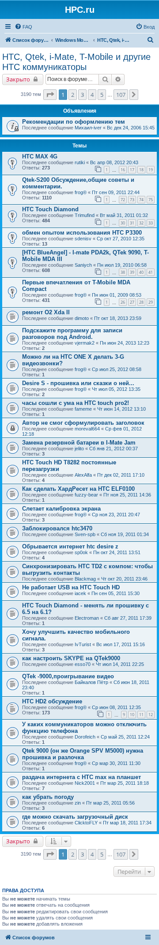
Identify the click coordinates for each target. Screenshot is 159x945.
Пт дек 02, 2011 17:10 (120, 475)
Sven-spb (85, 534)
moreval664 (87, 428)
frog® (81, 192)
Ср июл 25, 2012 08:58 (116, 369)
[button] (50, 94)
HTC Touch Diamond (50, 209)
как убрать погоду (48, 797)
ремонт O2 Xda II (46, 312)
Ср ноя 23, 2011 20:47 (116, 514)
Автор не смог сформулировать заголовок (83, 422)
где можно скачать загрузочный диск (75, 816)
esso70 (83, 664)
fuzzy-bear (86, 494)
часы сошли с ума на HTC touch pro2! (75, 403)
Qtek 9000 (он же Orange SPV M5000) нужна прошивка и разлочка (82, 754)
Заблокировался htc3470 (57, 528)
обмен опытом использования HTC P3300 (82, 232)
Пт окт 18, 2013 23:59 (117, 318)
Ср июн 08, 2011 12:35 (116, 707)
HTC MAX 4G (39, 156)
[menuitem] (23, 27)
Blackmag (85, 578)
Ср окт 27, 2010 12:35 (120, 238)
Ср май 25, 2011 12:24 (125, 736)
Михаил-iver (88, 127)
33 (150, 223)
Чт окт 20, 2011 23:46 (124, 578)
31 (132, 223)
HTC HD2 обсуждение (52, 701)
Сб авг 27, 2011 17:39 (127, 618)
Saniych (83, 265)
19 (150, 170)
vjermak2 (85, 343)
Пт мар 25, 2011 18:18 (124, 783)
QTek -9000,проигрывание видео (68, 676)
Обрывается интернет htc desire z (70, 546)
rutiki (80, 162)
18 (141, 170)
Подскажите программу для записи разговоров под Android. (72, 333)
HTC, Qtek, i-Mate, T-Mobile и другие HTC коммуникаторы (76, 62)
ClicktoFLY (86, 822)
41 (150, 272)
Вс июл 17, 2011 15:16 (120, 644)
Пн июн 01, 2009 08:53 (116, 295)
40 (141, 272)
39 (132, 272)
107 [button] (120, 95)
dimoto (82, 318)
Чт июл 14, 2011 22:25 (120, 664)
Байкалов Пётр (91, 682)
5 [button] (101, 95)
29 (150, 302)
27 (132, 302)
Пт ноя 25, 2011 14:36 (127, 494)
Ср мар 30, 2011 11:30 (116, 763)
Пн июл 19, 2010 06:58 (122, 265)
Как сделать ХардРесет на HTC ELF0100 (78, 488)
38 (123, 272)
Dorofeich (85, 736)
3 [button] (82, 95)
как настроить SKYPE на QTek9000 (71, 658)
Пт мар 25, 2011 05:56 (110, 802)
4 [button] (92, 95)
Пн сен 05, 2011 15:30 (115, 593)
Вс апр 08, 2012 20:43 (114, 162)
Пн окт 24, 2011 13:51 (116, 552)
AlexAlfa (83, 475)
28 (141, 302)
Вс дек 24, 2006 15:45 (131, 127)
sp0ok (81, 552)
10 (132, 714)
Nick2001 (85, 783)
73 (132, 199)
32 (141, 223)
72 (123, 199)
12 (150, 714)
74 (141, 199)
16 (123, 170)
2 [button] (72, 95)
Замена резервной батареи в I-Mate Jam (79, 442)
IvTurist (83, 644)
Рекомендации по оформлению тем (73, 121)
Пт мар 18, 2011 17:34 (127, 822)
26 (123, 302)
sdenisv (83, 238)
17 (132, 170)
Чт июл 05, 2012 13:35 (116, 389)
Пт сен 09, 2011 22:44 (116, 192)
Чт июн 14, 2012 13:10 (121, 409)
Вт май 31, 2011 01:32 (124, 215)
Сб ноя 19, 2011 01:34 (125, 534)
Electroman (87, 618)
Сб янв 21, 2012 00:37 (113, 448)
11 (141, 714)
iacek (80, 593)
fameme (83, 409)
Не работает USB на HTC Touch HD (71, 587)
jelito (79, 448)
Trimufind (85, 215)
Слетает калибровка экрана (61, 508)
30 (123, 223)
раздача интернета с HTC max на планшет (81, 777)
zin (78, 802)
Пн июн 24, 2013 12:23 (124, 343)
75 (150, 199)
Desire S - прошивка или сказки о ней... (78, 383)
